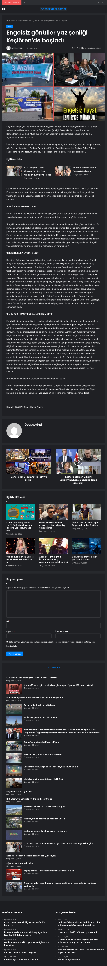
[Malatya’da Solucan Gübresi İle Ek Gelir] (14, 783)
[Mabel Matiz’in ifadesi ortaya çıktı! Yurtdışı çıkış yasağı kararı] (53, 512)
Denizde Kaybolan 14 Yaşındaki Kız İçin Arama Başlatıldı (46, 2)
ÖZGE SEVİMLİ (17, 48)
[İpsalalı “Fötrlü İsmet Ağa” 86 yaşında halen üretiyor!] (86, 512)
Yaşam (21, 20)
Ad (8, 621)
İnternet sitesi (61, 631)
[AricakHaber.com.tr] (53, 9)
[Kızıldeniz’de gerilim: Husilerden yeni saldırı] (14, 835)
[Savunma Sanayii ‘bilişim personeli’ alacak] (86, 546)
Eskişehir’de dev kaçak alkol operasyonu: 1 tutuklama (51, 766)
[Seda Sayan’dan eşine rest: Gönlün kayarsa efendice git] (20, 546)
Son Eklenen (53, 667)
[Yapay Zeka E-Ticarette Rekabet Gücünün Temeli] (14, 874)
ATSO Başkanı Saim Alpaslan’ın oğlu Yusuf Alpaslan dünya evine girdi (37, 171)
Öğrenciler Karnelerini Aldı (19, 863)
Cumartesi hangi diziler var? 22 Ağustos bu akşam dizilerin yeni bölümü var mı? (19, 526)
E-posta (10, 631)
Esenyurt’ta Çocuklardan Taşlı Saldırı (43, 754)
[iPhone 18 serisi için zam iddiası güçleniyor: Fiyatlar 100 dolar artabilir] (14, 689)
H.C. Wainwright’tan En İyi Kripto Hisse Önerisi (29, 799)
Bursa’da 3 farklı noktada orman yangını (44, 806)
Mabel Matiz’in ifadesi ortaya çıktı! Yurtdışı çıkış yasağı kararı (52, 525)
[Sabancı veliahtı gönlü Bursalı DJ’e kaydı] (63, 171)
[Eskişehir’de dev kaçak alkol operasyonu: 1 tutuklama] (14, 770)
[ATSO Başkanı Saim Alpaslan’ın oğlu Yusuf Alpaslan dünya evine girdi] (14, 171)
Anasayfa (12, 20)
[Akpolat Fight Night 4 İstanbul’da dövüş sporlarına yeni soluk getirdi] (53, 546)
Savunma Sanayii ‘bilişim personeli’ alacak (84, 558)
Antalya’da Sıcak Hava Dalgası (39, 705)
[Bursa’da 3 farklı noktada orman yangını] (14, 810)
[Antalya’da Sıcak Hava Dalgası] (14, 709)
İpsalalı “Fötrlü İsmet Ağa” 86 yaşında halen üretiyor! (85, 524)
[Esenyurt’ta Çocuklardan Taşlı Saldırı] (14, 758)
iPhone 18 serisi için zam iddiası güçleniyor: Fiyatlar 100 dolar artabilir (59, 685)
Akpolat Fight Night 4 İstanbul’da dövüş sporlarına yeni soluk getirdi (53, 559)
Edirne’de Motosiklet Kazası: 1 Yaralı (42, 742)
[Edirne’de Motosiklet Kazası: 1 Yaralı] (14, 746)
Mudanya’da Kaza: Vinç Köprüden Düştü (44, 818)
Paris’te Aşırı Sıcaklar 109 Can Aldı (41, 717)
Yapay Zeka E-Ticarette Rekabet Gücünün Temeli (49, 870)
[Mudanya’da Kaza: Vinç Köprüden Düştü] (14, 822)
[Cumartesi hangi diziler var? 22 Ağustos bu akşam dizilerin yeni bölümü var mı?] (20, 512)
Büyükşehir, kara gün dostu (20, 791)
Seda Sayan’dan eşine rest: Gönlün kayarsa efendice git (20, 559)
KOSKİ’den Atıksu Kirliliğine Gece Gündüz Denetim (31, 677)
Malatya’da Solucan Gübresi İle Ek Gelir (44, 779)
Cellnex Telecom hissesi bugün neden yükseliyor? (31, 855)
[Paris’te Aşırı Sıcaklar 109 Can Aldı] (14, 721)
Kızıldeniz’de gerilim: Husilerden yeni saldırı (45, 831)
